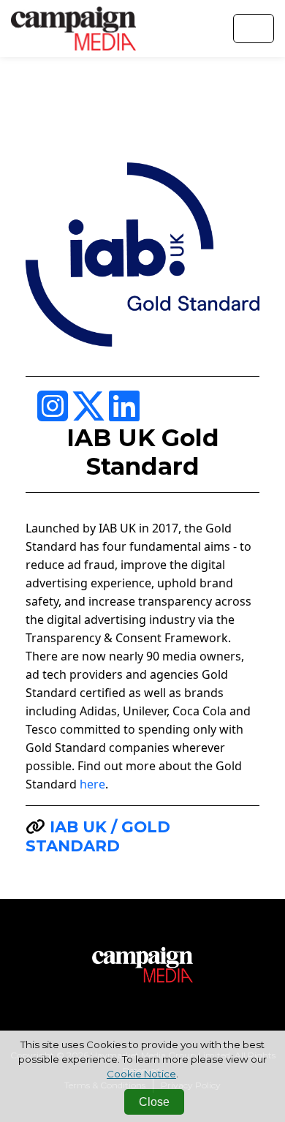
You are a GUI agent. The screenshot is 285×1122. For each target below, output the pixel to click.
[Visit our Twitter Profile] (90, 415)
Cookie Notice (141, 1074)
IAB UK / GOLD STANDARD (98, 836)
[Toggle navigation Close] (253, 28)
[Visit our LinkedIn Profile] (124, 415)
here (92, 784)
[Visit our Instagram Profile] (54, 415)
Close (154, 1102)
